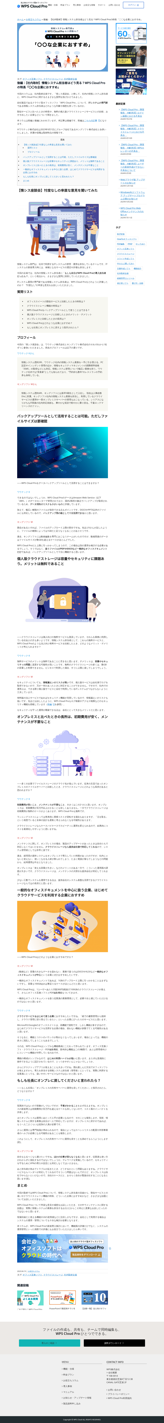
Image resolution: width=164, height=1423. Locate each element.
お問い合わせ (114, 1389)
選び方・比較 (137, 283)
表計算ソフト (123, 283)
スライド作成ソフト (125, 258)
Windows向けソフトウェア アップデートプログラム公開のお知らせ (132, 195)
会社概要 (112, 1372)
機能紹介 (137, 268)
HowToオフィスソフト (127, 239)
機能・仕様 (69, 1368)
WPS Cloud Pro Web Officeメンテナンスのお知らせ (132, 211)
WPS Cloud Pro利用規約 (120, 1398)
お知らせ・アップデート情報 (77, 1397)
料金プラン (68, 1374)
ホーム (20, 19)
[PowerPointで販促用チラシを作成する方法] (62, 1297)
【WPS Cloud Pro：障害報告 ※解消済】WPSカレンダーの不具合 (132, 147)
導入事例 (67, 1386)
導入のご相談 (48, 1343)
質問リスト (32, 147)
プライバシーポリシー (119, 1394)
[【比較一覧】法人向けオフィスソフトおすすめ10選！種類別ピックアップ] (95, 1297)
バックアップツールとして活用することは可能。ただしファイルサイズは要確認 (60, 157)
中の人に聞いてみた (125, 263)
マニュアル (69, 1391)
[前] (19, 1299)
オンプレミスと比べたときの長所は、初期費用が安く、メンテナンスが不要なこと (61, 165)
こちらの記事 (90, 120)
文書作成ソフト (124, 268)
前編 (49, 704)
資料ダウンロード (112, 1343)
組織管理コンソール (125, 278)
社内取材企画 (70, 78)
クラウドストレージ (53, 78)
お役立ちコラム (33, 19)
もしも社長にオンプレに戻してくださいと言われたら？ (48, 176)
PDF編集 (121, 244)
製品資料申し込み (72, 1403)
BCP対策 (121, 234)
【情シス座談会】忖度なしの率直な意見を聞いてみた (47, 144)
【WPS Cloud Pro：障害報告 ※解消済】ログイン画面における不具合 (132, 112)
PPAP (130, 244)
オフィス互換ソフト (32, 78)
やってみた (140, 244)
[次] (106, 1299)
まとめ (26, 180)
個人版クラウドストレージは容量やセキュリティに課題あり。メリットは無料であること (64, 161)
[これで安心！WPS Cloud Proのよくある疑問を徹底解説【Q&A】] (30, 1297)
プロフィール (33, 151)
